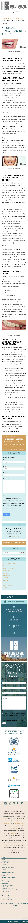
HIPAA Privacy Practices (7, 872)
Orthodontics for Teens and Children (10, 890)
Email (5, 466)
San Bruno (5, 850)
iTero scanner (13, 833)
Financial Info (5, 869)
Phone (5, 472)
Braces (5, 566)
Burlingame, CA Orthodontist (10, 18)
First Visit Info (5, 864)
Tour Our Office (5, 863)
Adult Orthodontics (9, 563)
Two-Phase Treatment (7, 888)
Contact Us (4, 875)
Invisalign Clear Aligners (7, 885)
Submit (6, 514)
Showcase (6, 895)
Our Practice (7, 857)
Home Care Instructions (7, 867)
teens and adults (19, 823)
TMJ (4, 583)
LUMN (13, 906)
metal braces (18, 821)
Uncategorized (7, 585)
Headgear (6, 570)
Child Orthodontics (9, 568)
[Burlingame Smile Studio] (14, 6)
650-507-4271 (10, 449)
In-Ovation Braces (6, 886)
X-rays (5, 587)
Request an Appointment (14, 543)
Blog (22, 18)
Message (6, 479)
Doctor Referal (16, 597)
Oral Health (6, 575)
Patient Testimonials (6, 899)
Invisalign (6, 573)
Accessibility (4, 874)
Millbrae (14, 845)
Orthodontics (7, 578)
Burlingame (20, 843)
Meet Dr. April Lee (6, 861)
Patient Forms (5, 866)
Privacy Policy (5, 870)
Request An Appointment (15, 602)
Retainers (6, 580)
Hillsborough (8, 845)
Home (3, 859)
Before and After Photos (7, 898)
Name (5, 459)
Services (5, 881)
